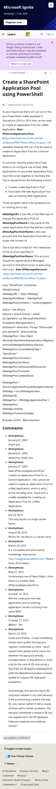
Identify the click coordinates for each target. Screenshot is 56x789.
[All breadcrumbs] (5, 73)
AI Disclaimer (9, 771)
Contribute (8, 775)
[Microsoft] (28, 34)
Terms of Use (41, 779)
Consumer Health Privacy (15, 779)
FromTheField (18, 72)
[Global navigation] (3, 34)
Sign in (50, 34)
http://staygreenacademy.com (26, 559)
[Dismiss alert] (51, 5)
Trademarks (8, 784)
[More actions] (51, 73)
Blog (44, 771)
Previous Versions (29, 771)
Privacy (21, 775)
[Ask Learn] (45, 73)
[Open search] (42, 34)
